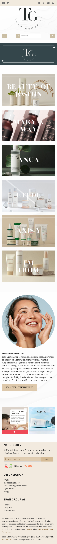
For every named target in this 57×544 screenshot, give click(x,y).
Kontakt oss (9, 511)
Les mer (29, 529)
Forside (7, 505)
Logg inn (8, 508)
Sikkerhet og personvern (15, 486)
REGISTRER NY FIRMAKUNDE (19, 387)
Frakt (6, 480)
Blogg (6, 491)
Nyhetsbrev (9, 489)
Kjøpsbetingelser (12, 483)
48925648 (6, 540)
